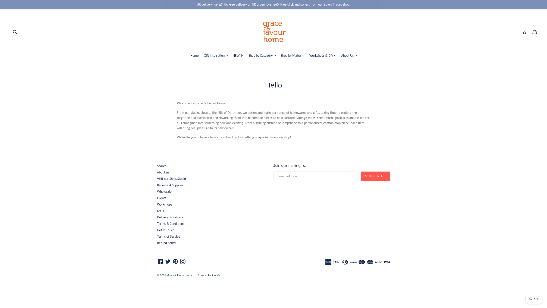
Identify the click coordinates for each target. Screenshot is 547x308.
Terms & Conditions (170, 224)
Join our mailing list (290, 166)
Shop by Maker (293, 56)
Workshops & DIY (323, 56)
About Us (350, 56)
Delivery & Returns (170, 217)
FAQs (160, 211)
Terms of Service (168, 236)
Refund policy (166, 243)
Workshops (164, 204)
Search (161, 166)
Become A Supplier (170, 185)
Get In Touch (165, 230)
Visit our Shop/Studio (171, 179)
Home (194, 56)
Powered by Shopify (208, 275)
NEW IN (238, 56)
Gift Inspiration (217, 56)
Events (161, 198)
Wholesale (164, 192)
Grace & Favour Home (179, 275)
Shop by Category (263, 56)
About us (163, 172)
